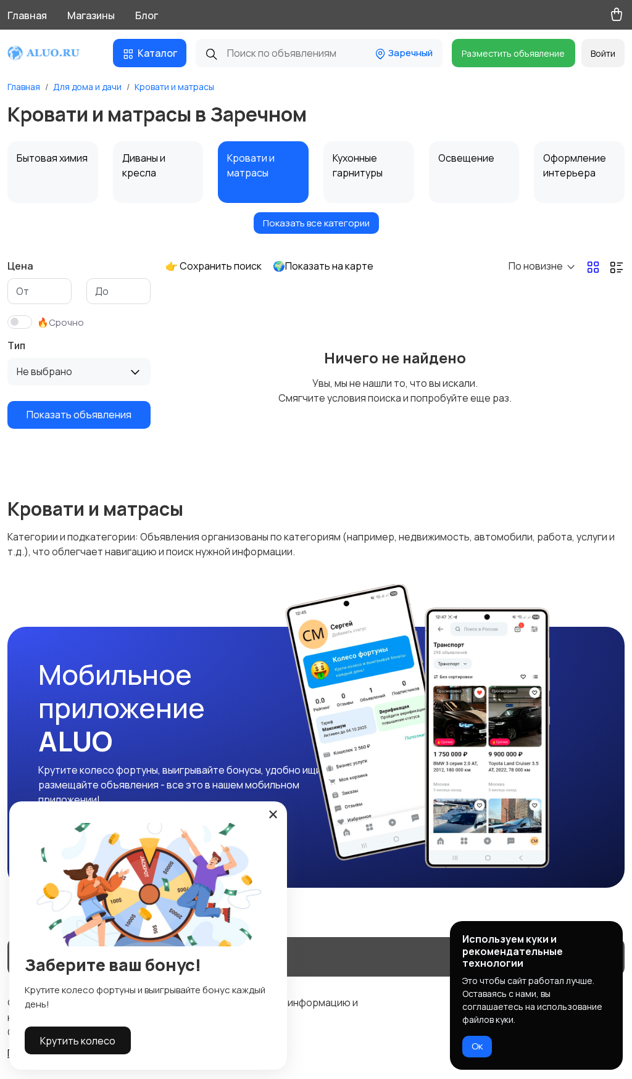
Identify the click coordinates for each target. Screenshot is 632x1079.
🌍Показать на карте (323, 266)
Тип (16, 345)
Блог (146, 15)
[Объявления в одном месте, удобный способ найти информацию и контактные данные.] (52, 53)
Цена (20, 266)
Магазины (91, 15)
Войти (603, 53)
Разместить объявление (513, 53)
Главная (27, 15)
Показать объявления (79, 414)
